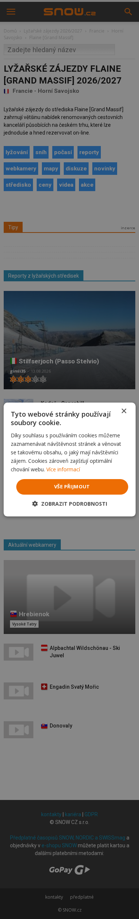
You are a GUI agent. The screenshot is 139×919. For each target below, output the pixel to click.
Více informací (63, 469)
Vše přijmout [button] (72, 486)
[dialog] (69, 459)
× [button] (123, 411)
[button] (69, 503)
